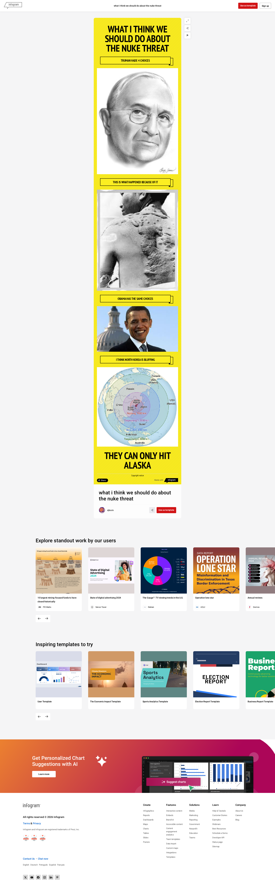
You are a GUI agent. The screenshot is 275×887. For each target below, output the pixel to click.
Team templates (173, 839)
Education (193, 833)
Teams (192, 837)
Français (61, 865)
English (26, 865)
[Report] (187, 35)
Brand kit (170, 820)
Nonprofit (193, 828)
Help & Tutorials (219, 811)
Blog (237, 820)
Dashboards (148, 820)
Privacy (37, 823)
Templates (170, 857)
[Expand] (187, 21)
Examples (216, 820)
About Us (239, 811)
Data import (171, 843)
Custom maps (172, 848)
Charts (146, 828)
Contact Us (29, 858)
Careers (238, 815)
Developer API (218, 837)
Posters (146, 842)
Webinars (216, 824)
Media (192, 811)
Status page (217, 842)
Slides (145, 837)
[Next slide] (47, 619)
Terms (26, 823)
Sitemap (215, 846)
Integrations (171, 852)
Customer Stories (219, 815)
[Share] (187, 28)
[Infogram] (13, 5)
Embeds (169, 815)
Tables (146, 833)
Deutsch (34, 865)
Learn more (43, 774)
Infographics (148, 811)
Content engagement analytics (171, 831)
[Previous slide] (39, 619)
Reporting (193, 820)
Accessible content (174, 824)
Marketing (193, 815)
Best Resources (219, 828)
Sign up (265, 6)
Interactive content (174, 811)
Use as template (248, 5)
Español (52, 865)
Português (43, 865)
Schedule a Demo (220, 833)
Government (194, 824)
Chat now (43, 858)
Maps (145, 824)
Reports (146, 815)
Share (103, 480)
